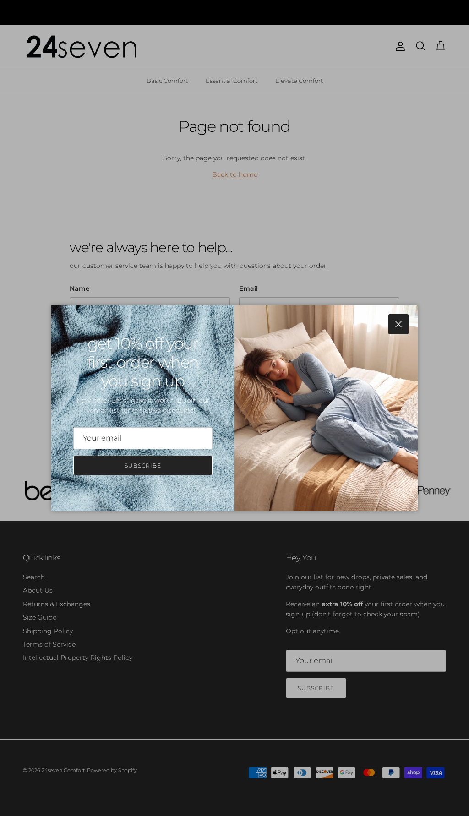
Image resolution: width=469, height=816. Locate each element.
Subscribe (143, 465)
